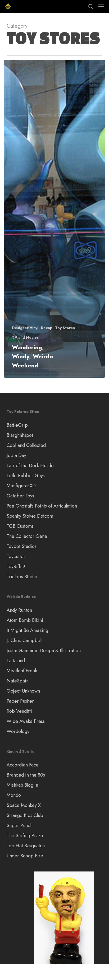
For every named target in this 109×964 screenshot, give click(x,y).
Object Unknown (23, 691)
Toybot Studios (22, 546)
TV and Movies (25, 337)
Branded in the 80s (26, 775)
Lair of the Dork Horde (30, 465)
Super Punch (20, 825)
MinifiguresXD (21, 485)
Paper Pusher (20, 701)
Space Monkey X (24, 805)
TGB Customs (20, 526)
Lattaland (16, 660)
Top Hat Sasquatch (26, 845)
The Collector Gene (27, 536)
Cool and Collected (26, 445)
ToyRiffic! (16, 566)
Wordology (18, 731)
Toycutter (16, 556)
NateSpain (18, 680)
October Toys (20, 495)
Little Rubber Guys (26, 475)
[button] (101, 6)
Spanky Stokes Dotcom (30, 516)
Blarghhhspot (20, 435)
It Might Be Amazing (27, 630)
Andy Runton (19, 610)
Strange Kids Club (25, 815)
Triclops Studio (22, 576)
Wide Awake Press (26, 721)
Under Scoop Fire (25, 855)
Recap (46, 327)
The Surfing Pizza (25, 835)
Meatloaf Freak (22, 670)
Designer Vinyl (25, 327)
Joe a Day (16, 455)
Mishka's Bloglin (22, 785)
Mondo (14, 795)
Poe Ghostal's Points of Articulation (42, 505)
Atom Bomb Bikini (25, 620)
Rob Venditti (19, 711)
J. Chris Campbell (24, 640)
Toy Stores (65, 327)
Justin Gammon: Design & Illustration (44, 650)
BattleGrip (17, 425)
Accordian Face (23, 764)
